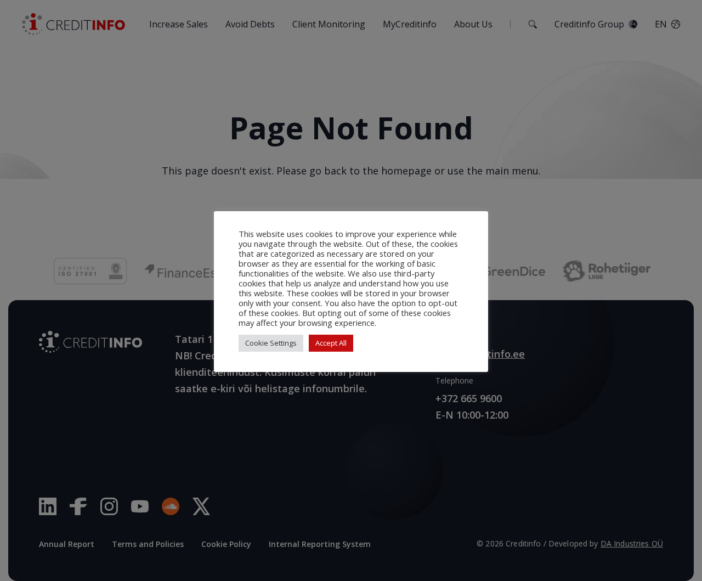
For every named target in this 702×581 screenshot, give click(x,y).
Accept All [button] (331, 343)
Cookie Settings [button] (271, 343)
